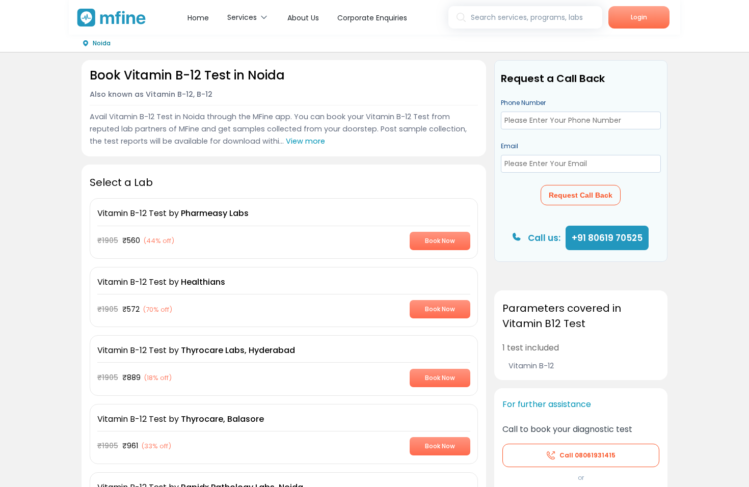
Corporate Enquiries (372, 18)
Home (198, 18)
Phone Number (523, 102)
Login (639, 17)
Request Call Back (580, 195)
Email (509, 146)
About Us (303, 18)
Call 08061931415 (587, 455)
